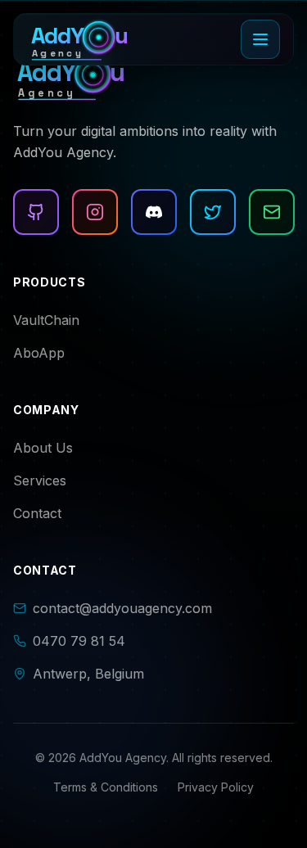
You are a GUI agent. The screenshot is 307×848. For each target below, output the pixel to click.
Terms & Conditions (105, 787)
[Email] (272, 212)
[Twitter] (213, 212)
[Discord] (154, 212)
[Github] (36, 212)
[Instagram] (95, 212)
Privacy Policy (216, 787)
